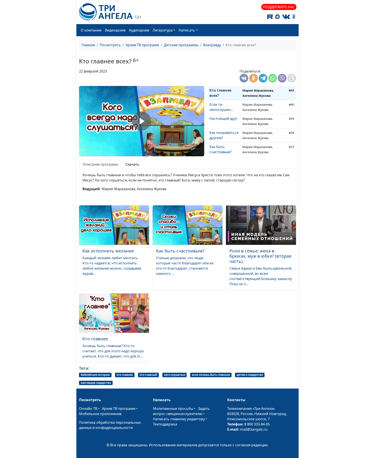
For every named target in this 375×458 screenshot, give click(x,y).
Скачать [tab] (132, 164)
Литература (163, 30)
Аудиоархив (139, 30)
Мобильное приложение (100, 413)
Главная (88, 45)
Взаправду (212, 45)
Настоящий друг (223, 118)
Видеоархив (115, 30)
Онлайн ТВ (88, 408)
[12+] (106, 12)
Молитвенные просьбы (173, 408)
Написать (187, 30)
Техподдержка (165, 424)
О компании (91, 30)
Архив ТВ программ (142, 45)
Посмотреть (110, 45)
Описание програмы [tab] (100, 164)
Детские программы (181, 45)
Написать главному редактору (179, 419)
